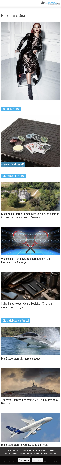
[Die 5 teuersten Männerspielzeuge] (30, 340)
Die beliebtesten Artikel (16, 320)
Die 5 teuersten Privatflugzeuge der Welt (24, 444)
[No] (57, 456)
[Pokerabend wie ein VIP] (30, 151)
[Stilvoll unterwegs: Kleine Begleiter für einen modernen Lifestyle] (30, 285)
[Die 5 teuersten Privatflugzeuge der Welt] (30, 427)
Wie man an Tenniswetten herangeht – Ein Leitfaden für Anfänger (25, 260)
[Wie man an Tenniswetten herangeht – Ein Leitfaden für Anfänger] (30, 241)
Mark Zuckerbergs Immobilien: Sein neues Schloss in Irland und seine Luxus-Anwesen (30, 215)
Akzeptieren (24, 460)
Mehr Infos (37, 460)
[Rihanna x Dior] (30, 62)
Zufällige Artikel (11, 108)
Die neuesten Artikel (14, 175)
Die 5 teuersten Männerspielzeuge (21, 358)
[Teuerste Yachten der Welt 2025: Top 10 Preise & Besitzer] (30, 382)
